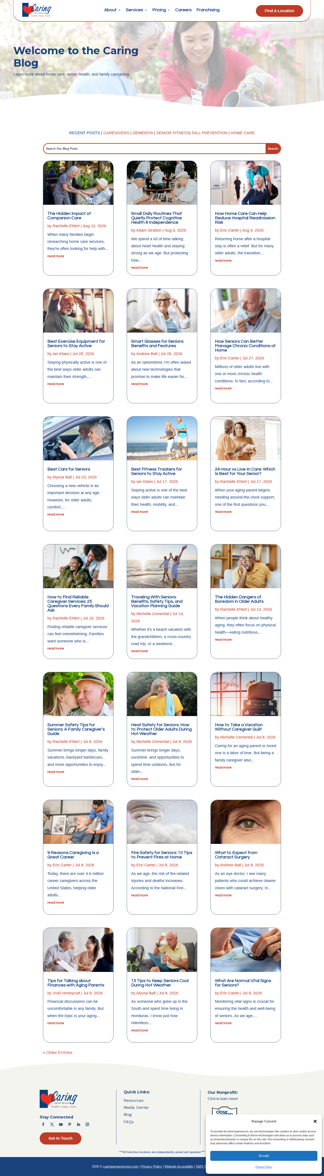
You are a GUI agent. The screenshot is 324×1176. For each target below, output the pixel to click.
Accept (264, 1155)
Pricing (159, 10)
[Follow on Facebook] (43, 1124)
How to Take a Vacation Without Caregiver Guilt (239, 727)
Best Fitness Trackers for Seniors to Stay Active (156, 471)
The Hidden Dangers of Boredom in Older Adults (239, 599)
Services (134, 10)
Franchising (208, 10)
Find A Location (279, 11)
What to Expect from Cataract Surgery (236, 854)
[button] (315, 1121)
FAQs (129, 1121)
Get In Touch (60, 1138)
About (110, 10)
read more (55, 256)
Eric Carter (62, 865)
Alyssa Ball (62, 477)
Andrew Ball (146, 354)
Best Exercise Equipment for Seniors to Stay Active (76, 343)
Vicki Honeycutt (66, 993)
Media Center (136, 1107)
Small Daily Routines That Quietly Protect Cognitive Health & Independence (156, 218)
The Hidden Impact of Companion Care (69, 215)
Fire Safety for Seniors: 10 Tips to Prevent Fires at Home (161, 854)
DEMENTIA (143, 133)
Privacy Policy (263, 1167)
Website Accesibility (179, 1166)
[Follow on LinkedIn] (78, 1124)
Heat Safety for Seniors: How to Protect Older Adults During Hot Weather (161, 729)
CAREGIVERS (116, 133)
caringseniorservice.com (121, 1166)
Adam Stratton (149, 230)
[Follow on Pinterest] (69, 1124)
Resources (133, 1100)
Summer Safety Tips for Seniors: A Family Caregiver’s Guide (76, 729)
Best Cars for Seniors (68, 469)
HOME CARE (243, 133)
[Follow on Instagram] (87, 1124)
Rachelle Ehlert (66, 226)
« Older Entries (57, 1052)
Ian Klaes (61, 354)
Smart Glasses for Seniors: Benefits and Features (157, 343)
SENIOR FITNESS (172, 133)
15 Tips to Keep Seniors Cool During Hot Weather (160, 983)
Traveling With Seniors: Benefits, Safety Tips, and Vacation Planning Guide (156, 601)
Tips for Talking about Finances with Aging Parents (75, 983)
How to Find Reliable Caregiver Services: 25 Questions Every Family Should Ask (78, 603)
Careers (183, 10)
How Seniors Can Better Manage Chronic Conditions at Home (245, 345)
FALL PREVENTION (209, 133)
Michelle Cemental (152, 614)
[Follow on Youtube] (60, 1124)
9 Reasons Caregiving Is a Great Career (73, 854)
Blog (128, 1114)
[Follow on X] (52, 1124)
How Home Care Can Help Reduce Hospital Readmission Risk (245, 218)
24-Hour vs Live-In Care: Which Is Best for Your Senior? (245, 471)
